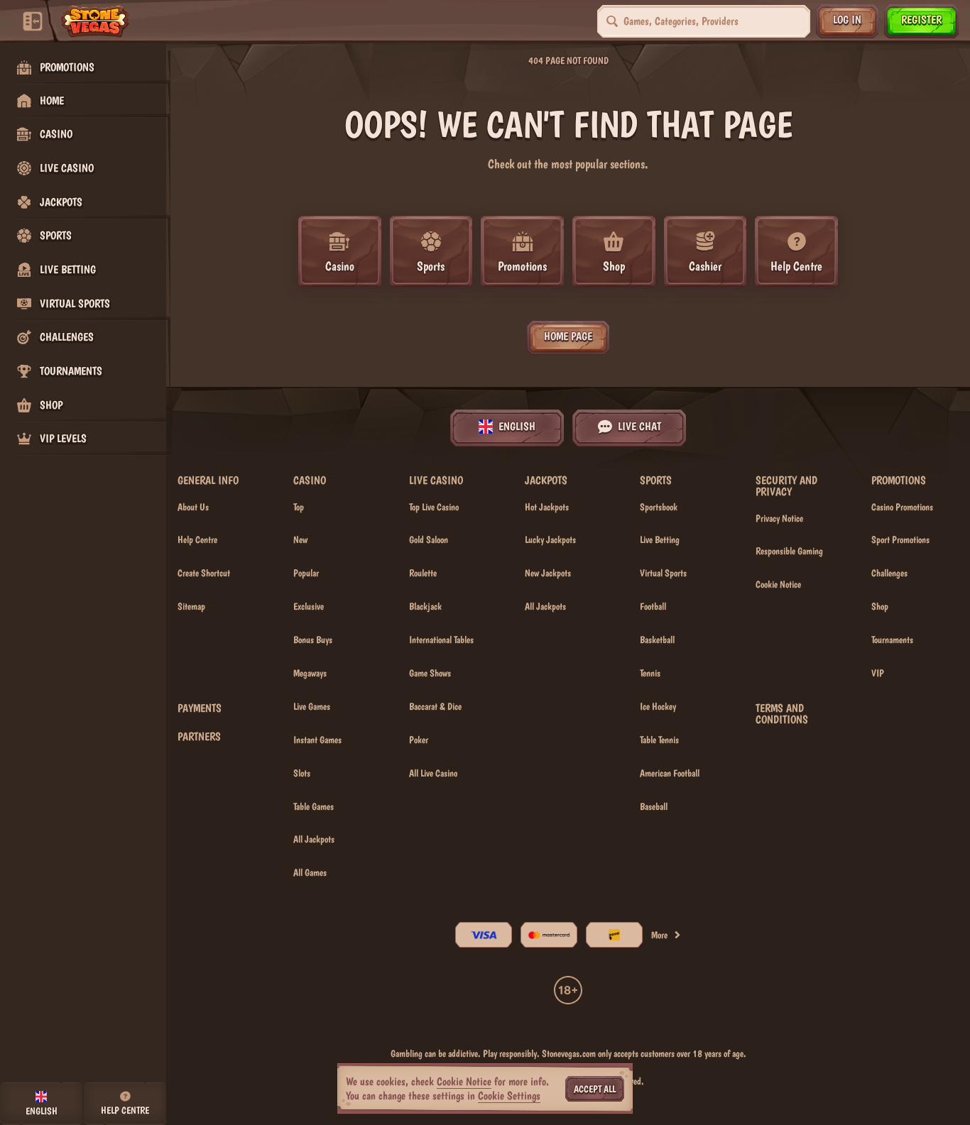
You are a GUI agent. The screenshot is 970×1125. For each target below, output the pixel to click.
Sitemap (191, 606)
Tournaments (892, 639)
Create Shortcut (204, 572)
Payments (200, 708)
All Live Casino (433, 773)
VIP (877, 673)
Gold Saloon (428, 539)
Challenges (889, 572)
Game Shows (430, 673)
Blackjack (425, 606)
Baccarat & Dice (435, 706)
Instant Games (317, 739)
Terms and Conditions (782, 714)
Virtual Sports (663, 572)
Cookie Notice (778, 584)
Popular (306, 572)
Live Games (311, 706)
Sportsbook (658, 506)
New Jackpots (548, 572)
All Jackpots (313, 839)
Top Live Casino (434, 506)
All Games (310, 872)
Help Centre (197, 539)
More (659, 934)
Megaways (310, 673)
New (300, 539)
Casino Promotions (902, 506)
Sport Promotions (900, 539)
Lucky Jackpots (550, 539)
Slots (301, 773)
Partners (199, 736)
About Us (193, 506)
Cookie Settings (509, 1096)
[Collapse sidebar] (32, 21)
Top (298, 506)
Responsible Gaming (789, 550)
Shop (879, 606)
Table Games (313, 806)
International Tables (441, 639)
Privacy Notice (779, 518)
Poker (418, 739)
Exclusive (308, 606)
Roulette (423, 572)
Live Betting (660, 539)
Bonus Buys (312, 639)
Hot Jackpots (547, 506)
